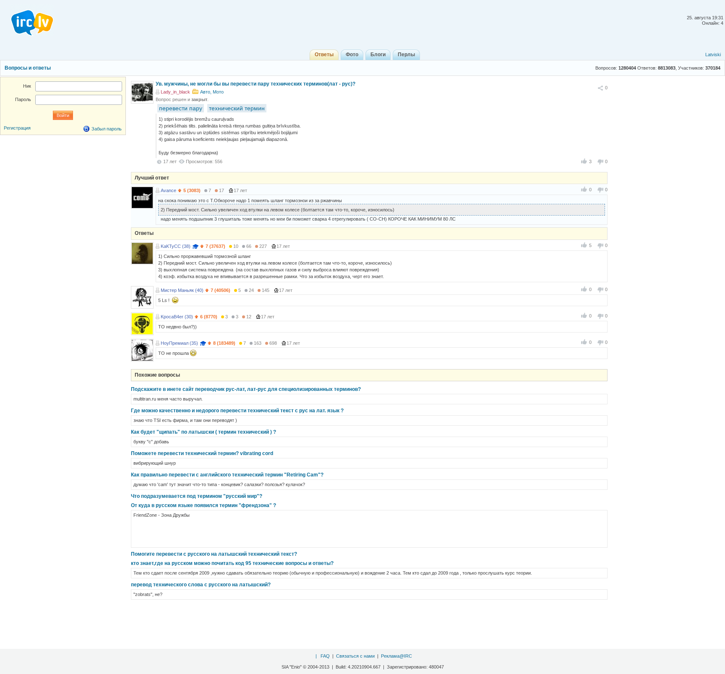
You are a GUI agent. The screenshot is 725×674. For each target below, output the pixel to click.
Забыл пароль (106, 128)
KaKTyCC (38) (175, 246)
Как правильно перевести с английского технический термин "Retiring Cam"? (227, 475)
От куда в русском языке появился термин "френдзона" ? (203, 505)
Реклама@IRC (396, 655)
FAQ (325, 655)
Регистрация (17, 127)
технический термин (237, 108)
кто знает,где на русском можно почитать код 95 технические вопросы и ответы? (232, 563)
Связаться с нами (355, 655)
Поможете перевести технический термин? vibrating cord (202, 453)
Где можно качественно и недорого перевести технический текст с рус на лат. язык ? (237, 411)
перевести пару (180, 108)
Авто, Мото (212, 91)
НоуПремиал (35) (179, 343)
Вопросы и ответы (28, 68)
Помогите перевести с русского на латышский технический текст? (214, 554)
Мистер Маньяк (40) (182, 290)
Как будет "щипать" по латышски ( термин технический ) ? (203, 432)
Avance (168, 190)
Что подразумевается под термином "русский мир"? (196, 496)
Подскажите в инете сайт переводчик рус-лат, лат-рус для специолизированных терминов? (246, 389)
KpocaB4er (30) (177, 316)
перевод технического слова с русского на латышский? (201, 585)
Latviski (713, 54)
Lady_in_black (175, 91)
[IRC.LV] (27, 20)
